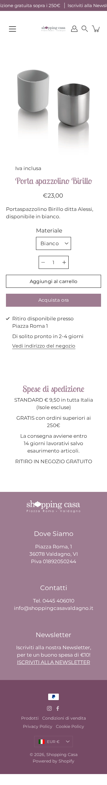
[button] (84, 28)
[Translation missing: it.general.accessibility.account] (74, 28)
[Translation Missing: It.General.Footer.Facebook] (57, 708)
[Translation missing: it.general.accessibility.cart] (96, 28)
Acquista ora (53, 300)
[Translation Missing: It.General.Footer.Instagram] (49, 708)
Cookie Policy (70, 726)
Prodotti (30, 718)
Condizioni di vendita (64, 718)
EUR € (53, 741)
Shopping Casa (62, 754)
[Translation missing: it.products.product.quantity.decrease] (43, 262)
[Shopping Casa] (53, 28)
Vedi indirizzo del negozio (43, 346)
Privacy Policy (37, 726)
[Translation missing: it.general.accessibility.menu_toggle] (12, 29)
